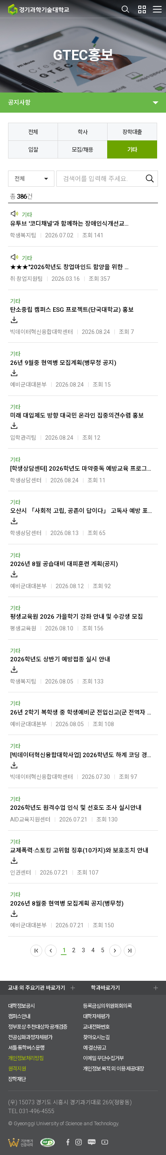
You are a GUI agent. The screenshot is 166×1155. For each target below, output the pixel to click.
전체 (33, 132)
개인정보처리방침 (26, 1058)
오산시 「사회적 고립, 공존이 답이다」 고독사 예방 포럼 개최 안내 (82, 511)
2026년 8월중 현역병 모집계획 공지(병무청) (67, 903)
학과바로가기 (105, 988)
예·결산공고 (94, 1048)
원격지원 (17, 1069)
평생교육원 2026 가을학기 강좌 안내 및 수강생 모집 (76, 616)
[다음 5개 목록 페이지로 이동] (115, 951)
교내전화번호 (96, 1027)
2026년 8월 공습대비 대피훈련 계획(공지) (64, 564)
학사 (82, 132)
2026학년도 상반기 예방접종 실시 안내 (60, 659)
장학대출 (132, 132)
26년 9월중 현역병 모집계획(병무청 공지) (63, 362)
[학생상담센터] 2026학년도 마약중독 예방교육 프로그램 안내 (82, 468)
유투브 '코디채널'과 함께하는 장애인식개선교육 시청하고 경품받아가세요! (71, 223)
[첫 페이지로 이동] (36, 951)
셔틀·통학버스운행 (26, 1048)
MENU (157, 9)
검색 (126, 9)
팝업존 (142, 9)
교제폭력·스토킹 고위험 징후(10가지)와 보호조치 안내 (79, 850)
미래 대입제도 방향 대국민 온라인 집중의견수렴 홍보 (77, 415)
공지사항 (19, 102)
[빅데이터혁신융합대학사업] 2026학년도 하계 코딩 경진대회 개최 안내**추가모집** (82, 755)
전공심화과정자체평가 (30, 1037)
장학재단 (17, 1079)
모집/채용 (82, 149)
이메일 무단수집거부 (103, 1058)
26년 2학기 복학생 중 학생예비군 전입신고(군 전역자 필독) (82, 712)
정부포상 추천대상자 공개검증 (37, 1027)
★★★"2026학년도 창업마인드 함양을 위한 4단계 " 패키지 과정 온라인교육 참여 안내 (71, 267)
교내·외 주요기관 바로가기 (36, 988)
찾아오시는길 (96, 1037)
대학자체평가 (96, 1016)
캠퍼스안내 (19, 1016)
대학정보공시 (21, 1006)
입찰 (33, 149)
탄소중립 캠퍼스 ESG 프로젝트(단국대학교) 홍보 (72, 309)
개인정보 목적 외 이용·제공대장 (113, 1069)
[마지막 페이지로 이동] (130, 951)
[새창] (67, 1143)
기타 (132, 149)
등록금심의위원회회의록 (107, 1006)
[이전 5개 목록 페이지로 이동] (51, 951)
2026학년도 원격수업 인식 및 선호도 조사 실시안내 (75, 807)
